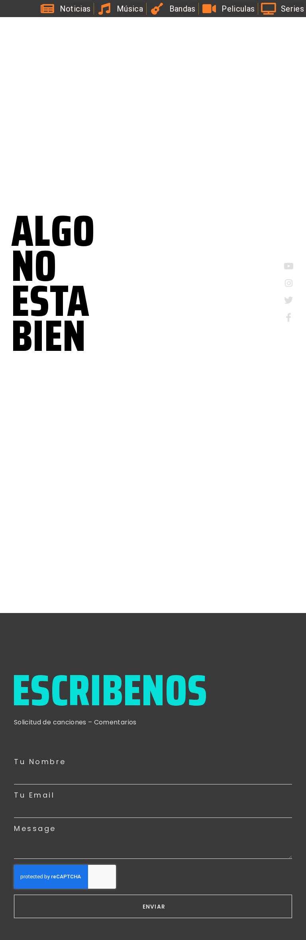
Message (35, 828)
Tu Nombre (40, 762)
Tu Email (34, 795)
